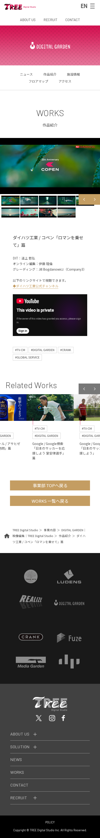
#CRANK (65, 350)
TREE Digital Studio (25, 530)
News (16, 759)
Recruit (18, 797)
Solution (20, 746)
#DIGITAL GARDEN (42, 350)
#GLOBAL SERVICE (27, 357)
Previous (84, 199)
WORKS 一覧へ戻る (50, 501)
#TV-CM (20, 350)
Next (94, 199)
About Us (19, 733)
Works (17, 772)
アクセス (65, 81)
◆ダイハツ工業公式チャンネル (35, 286)
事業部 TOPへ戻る (50, 485)
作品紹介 (50, 74)
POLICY (50, 822)
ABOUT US (28, 20)
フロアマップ (38, 81)
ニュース (26, 74)
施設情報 (73, 74)
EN (84, 5)
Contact (19, 784)
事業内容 (50, 530)
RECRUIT (50, 20)
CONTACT (72, 20)
